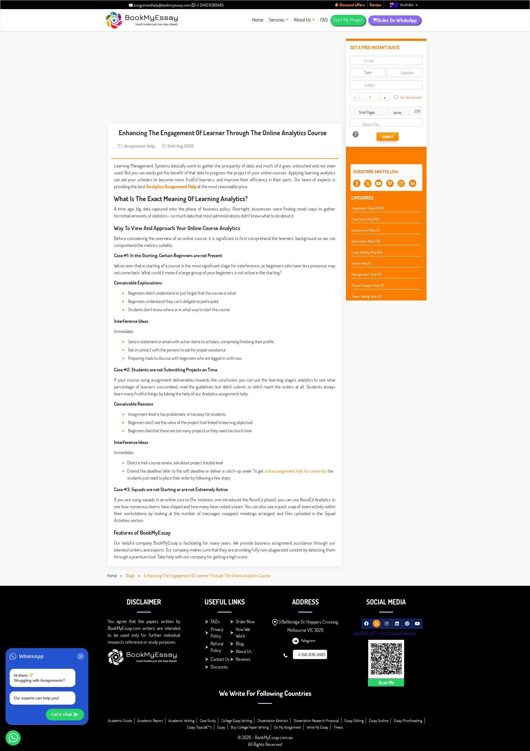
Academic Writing (181, 720)
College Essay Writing (236, 720)
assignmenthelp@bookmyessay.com (162, 5)
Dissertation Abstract (273, 720)
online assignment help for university (296, 471)
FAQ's (215, 621)
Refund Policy (217, 646)
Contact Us (220, 659)
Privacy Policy (217, 632)
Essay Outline (378, 720)
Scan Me (386, 682)
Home (112, 575)
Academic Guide (120, 720)
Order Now (245, 621)
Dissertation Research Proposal (316, 720)
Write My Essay (317, 727)
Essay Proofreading (408, 720)
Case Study (208, 720)
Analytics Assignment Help (171, 186)
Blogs (130, 575)
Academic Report (150, 720)
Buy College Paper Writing (250, 727)
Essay (221, 727)
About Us (244, 651)
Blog (240, 643)
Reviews (243, 659)
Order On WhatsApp (397, 20)
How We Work (243, 632)
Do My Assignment (287, 727)
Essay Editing (354, 720)
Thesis (338, 727)
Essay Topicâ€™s (199, 727)
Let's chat (61, 714)
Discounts (219, 667)
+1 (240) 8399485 (209, 5)
